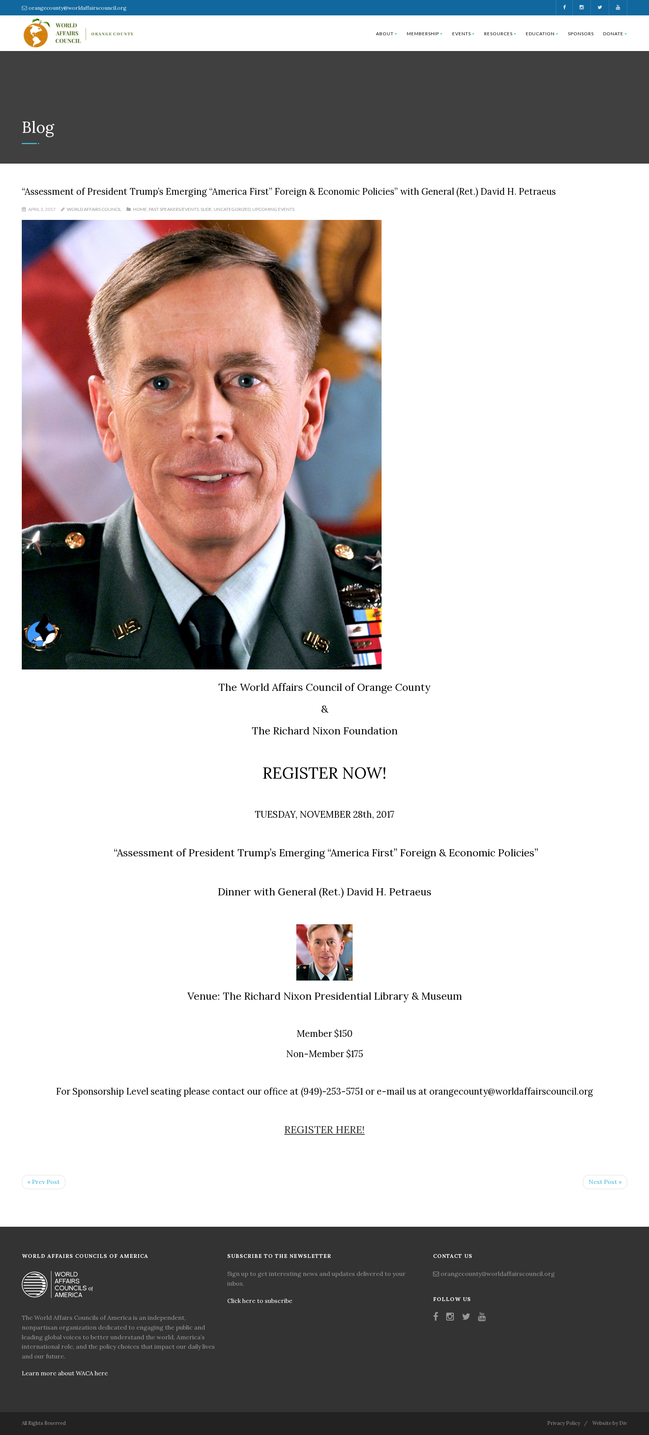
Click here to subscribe (259, 1300)
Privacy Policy (563, 1423)
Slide (206, 209)
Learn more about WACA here (65, 1373)
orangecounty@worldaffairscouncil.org (78, 8)
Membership (423, 33)
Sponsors (581, 33)
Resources (498, 33)
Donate (613, 33)
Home (140, 209)
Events (461, 33)
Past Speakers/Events (174, 209)
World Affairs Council (94, 209)
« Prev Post (43, 1181)
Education (540, 33)
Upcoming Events (273, 209)
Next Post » (605, 1181)
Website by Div (609, 1423)
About (385, 33)
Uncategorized (232, 209)
